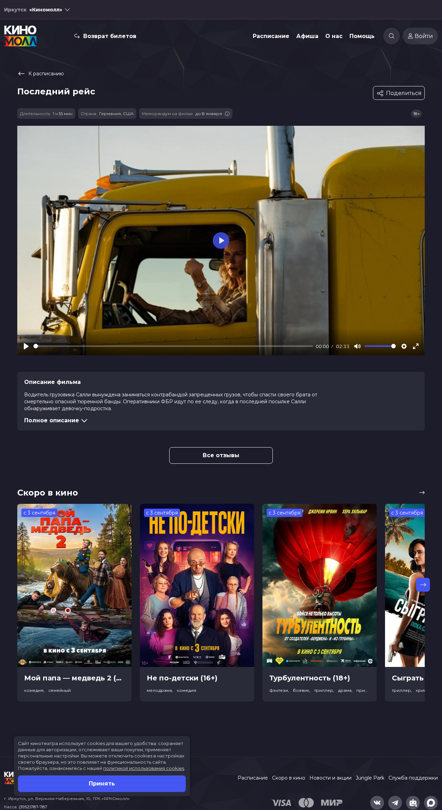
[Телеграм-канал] (395, 803)
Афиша (307, 36)
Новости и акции (330, 778)
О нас (334, 36)
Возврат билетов (109, 36)
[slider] (173, 346)
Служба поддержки (413, 778)
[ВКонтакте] (377, 803)
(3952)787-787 (33, 806)
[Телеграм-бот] (413, 803)
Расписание (271, 36)
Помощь (362, 36)
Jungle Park (370, 778)
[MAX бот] (431, 803)
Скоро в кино (288, 778)
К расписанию (46, 73)
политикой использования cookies (143, 768)
